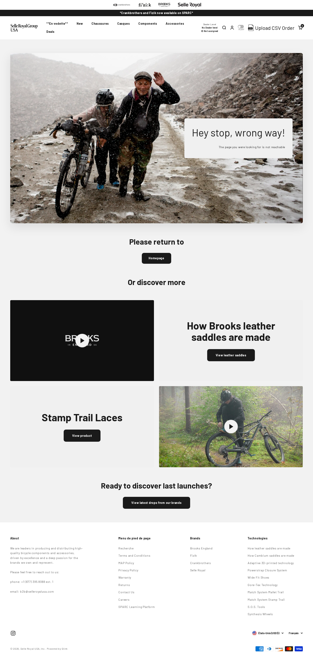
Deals (50, 32)
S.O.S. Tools (256, 607)
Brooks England (201, 548)
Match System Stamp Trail (266, 599)
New (80, 23)
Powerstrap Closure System (267, 570)
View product (82, 435)
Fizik (193, 555)
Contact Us (126, 592)
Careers (123, 599)
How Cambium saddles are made (271, 555)
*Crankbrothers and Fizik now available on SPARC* (156, 13)
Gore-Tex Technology (262, 585)
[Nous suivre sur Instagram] (13, 633)
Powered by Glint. (57, 648)
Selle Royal (197, 570)
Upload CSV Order (274, 28)
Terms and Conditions (134, 555)
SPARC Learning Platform (136, 607)
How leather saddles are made (269, 548)
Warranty (124, 577)
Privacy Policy (128, 570)
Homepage (156, 258)
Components (147, 23)
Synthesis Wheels (260, 614)
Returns (124, 585)
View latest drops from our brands (156, 502)
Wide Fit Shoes (258, 577)
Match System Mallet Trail (266, 592)
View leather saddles (231, 355)
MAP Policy (126, 563)
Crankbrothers (200, 563)
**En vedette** (57, 23)
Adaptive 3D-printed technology (271, 563)
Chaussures (100, 23)
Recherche (126, 548)
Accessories (175, 23)
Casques (123, 23)
